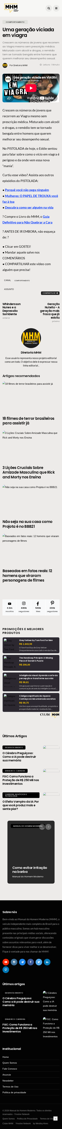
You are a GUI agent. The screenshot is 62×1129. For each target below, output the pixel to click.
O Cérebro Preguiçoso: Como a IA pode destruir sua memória (19, 756)
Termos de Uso (10, 1086)
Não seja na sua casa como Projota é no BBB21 (27, 524)
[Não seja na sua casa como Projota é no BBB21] (31, 500)
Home (5, 1057)
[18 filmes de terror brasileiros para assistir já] (31, 397)
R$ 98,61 (24, 682)
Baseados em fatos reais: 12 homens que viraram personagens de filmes (27, 575)
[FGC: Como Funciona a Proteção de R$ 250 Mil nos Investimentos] (51, 777)
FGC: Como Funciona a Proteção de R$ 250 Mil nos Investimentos (20, 780)
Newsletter (8, 1080)
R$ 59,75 (24, 702)
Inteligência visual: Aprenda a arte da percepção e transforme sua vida (38, 677)
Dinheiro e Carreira (15, 771)
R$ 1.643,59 (25, 644)
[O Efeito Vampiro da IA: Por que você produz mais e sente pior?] (51, 800)
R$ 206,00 (24, 664)
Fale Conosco (9, 1068)
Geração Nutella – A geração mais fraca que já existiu (50, 312)
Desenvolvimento (14, 747)
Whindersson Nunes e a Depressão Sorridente (11, 310)
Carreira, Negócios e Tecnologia (16, 795)
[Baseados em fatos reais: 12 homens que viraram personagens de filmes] (31, 549)
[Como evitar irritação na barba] (31, 852)
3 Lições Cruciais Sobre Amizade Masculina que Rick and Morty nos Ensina (28, 472)
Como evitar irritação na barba (29, 869)
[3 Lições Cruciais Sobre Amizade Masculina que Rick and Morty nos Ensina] (31, 446)
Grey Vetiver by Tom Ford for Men (36, 640)
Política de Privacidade (27, 1119)
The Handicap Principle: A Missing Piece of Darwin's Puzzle (36, 659)
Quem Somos (9, 1062)
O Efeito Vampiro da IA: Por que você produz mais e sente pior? (20, 805)
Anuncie (6, 1074)
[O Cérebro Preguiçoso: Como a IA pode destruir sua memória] (51, 753)
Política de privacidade (14, 1092)
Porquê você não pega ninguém (27, 190)
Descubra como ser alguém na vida (29, 207)
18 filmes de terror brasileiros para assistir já (28, 421)
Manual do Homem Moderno (27, 826)
